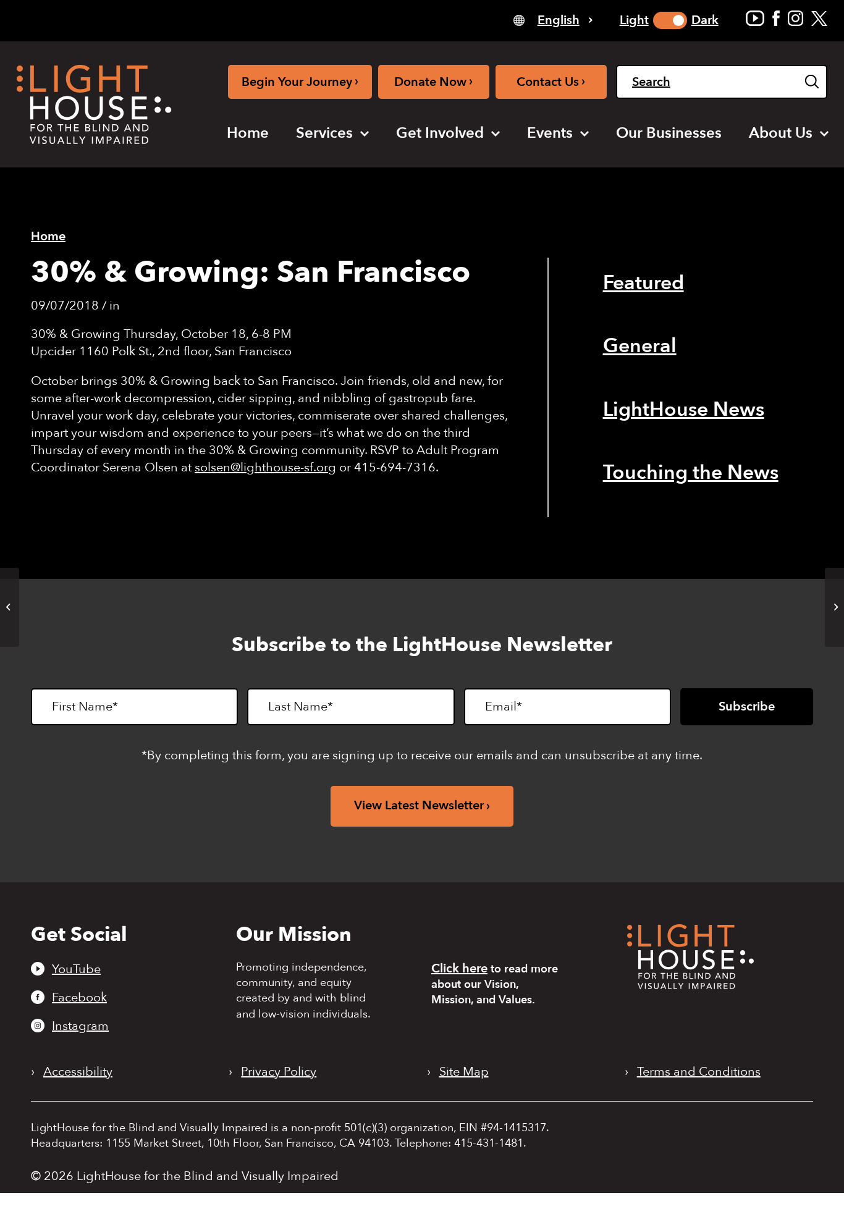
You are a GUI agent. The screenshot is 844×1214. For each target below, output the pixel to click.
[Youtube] (755, 18)
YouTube (76, 969)
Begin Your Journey (300, 81)
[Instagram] (795, 18)
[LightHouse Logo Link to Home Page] (94, 104)
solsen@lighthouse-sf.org (265, 467)
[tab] (553, 19)
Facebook (79, 997)
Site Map (464, 1071)
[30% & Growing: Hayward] (9, 607)
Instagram (80, 1026)
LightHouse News (683, 409)
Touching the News (691, 472)
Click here (459, 968)
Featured (643, 283)
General (640, 346)
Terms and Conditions (699, 1071)
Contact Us (551, 81)
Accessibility (77, 1071)
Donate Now (433, 81)
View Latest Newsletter (419, 805)
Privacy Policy (278, 1071)
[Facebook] (776, 18)
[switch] (670, 20)
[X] (819, 18)
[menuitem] (247, 133)
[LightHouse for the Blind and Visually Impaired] (690, 985)
